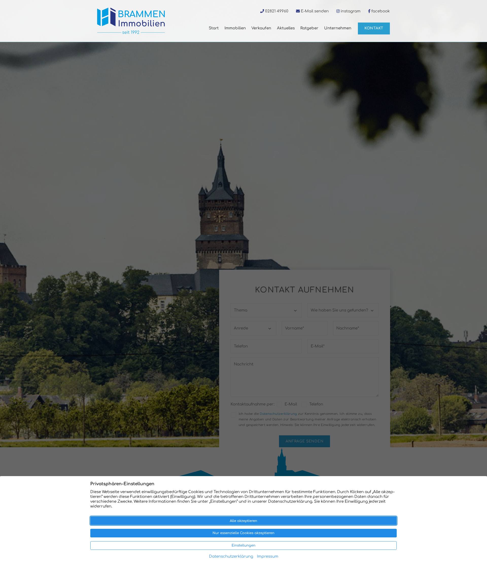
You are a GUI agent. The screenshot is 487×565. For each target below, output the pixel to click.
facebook (380, 11)
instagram (350, 11)
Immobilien (235, 28)
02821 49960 (276, 11)
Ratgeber (309, 28)
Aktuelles (286, 28)
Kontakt (373, 28)
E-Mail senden (315, 11)
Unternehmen (337, 28)
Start (214, 28)
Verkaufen (261, 28)
